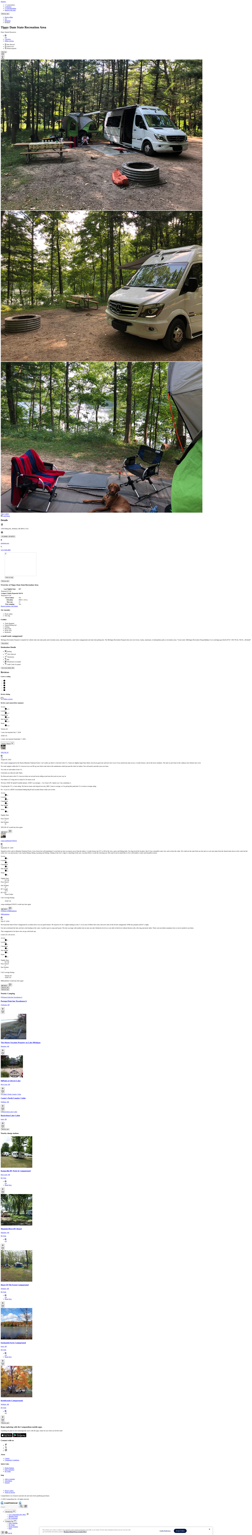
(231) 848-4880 (6, 550)
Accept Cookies (180, 1531)
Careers (7, 1458)
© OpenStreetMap (10, 8)
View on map (9, 577)
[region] (126, 1531)
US (6, 19)
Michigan (8, 21)
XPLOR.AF (5, 752)
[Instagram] (6, 1451)
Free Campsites (9, 1470)
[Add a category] (26, 1506)
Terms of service (10, 1492)
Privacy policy (9, 1491)
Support (7, 1482)
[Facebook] (6, 1445)
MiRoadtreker (5, 914)
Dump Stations (9, 1468)
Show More (5, 643)
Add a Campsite (10, 1479)
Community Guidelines (12, 1460)
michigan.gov (5, 543)
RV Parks (8, 1471)
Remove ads (5, 14)
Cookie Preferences (165, 1531)
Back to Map (9, 17)
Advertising (8, 1481)
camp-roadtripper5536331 (9, 841)
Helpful (5, 832)
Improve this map (10, 10)
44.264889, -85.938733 (8, 536)
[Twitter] (6, 1448)
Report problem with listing (9, 606)
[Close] (209, 1529)
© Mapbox (8, 7)
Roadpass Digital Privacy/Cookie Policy (75, 1531)
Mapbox (3, 1)
